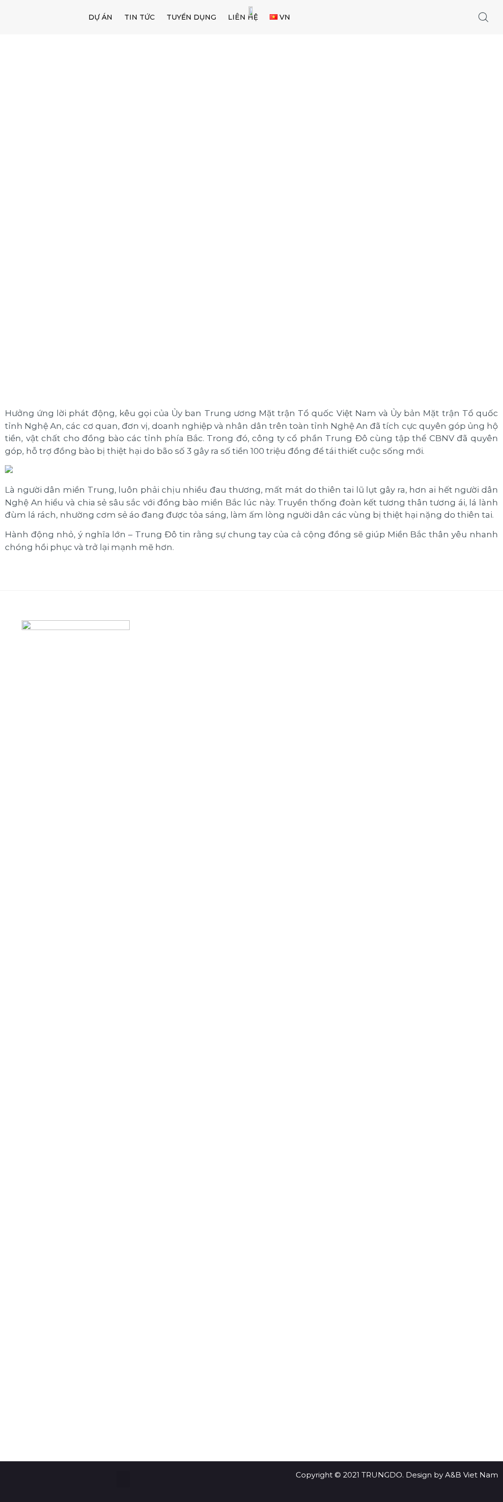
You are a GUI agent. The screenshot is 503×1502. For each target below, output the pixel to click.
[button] (123, 1479)
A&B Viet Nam (471, 1474)
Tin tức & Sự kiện (217, 662)
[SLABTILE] (53, 17)
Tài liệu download (219, 704)
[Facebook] (66, 1406)
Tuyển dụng (209, 683)
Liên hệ (200, 724)
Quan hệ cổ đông (219, 642)
